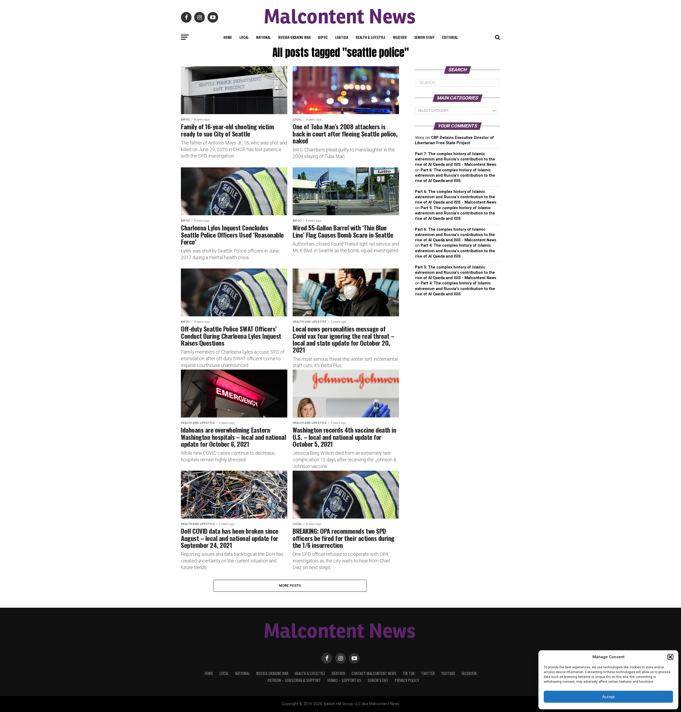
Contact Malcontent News (373, 673)
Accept (608, 696)
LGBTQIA (341, 37)
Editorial (450, 37)
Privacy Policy (407, 680)
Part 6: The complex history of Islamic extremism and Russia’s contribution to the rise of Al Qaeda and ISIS (455, 175)
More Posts (290, 585)
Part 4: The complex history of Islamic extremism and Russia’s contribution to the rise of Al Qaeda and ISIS (455, 250)
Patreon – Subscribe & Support (294, 680)
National (263, 37)
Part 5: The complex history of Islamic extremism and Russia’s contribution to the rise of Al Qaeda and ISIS (455, 213)
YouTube (448, 673)
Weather (400, 37)
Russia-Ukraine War (294, 37)
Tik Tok (409, 673)
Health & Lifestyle (370, 37)
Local (244, 37)
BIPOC (323, 37)
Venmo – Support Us (344, 680)
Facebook (469, 673)
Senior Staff (424, 37)
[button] (670, 657)
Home (227, 37)
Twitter (428, 673)
